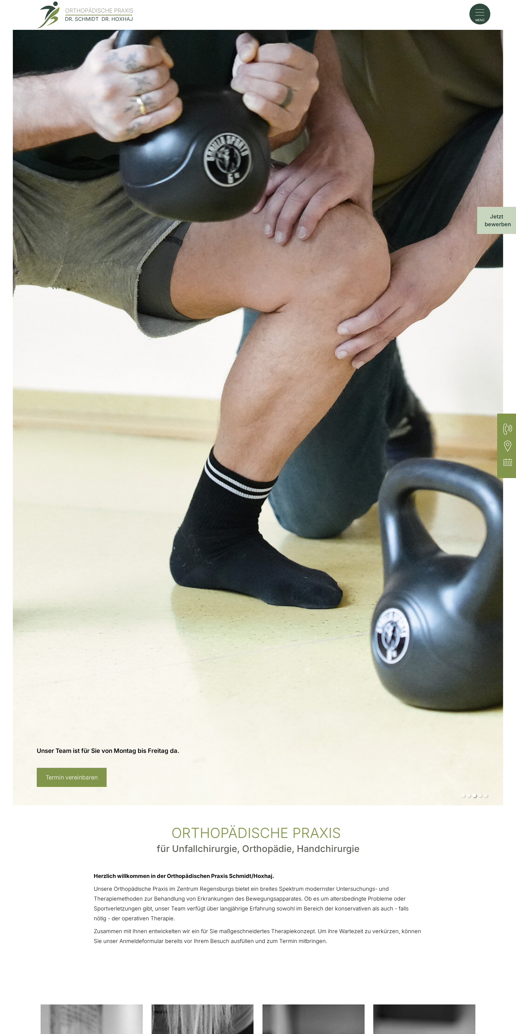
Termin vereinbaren (72, 777)
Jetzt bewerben (498, 220)
